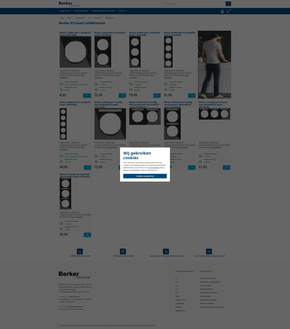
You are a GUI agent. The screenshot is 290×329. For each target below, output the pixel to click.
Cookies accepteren (145, 176)
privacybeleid (154, 168)
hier (155, 170)
